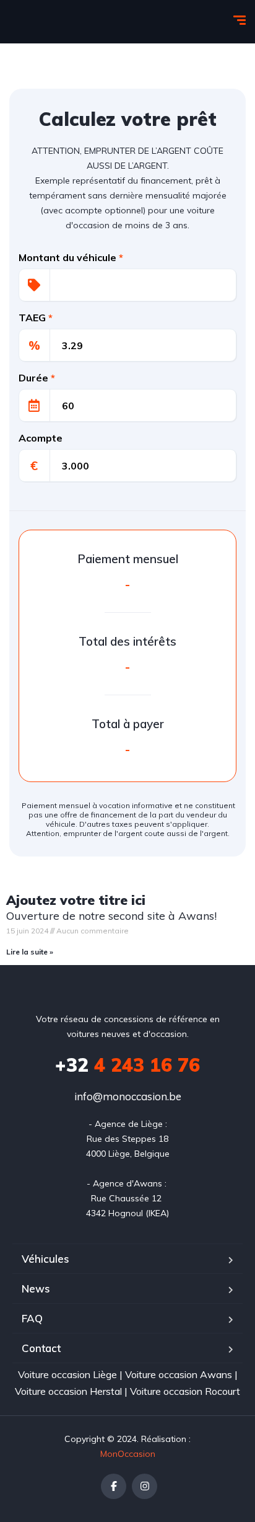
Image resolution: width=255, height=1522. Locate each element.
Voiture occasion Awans (178, 1374)
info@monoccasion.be (127, 1096)
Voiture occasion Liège (67, 1374)
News (36, 1288)
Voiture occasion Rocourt (185, 1391)
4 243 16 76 (127, 1065)
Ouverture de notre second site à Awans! (111, 916)
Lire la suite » (29, 951)
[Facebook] (113, 1486)
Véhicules (45, 1258)
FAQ (32, 1318)
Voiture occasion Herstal (68, 1391)
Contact (41, 1348)
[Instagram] (144, 1486)
